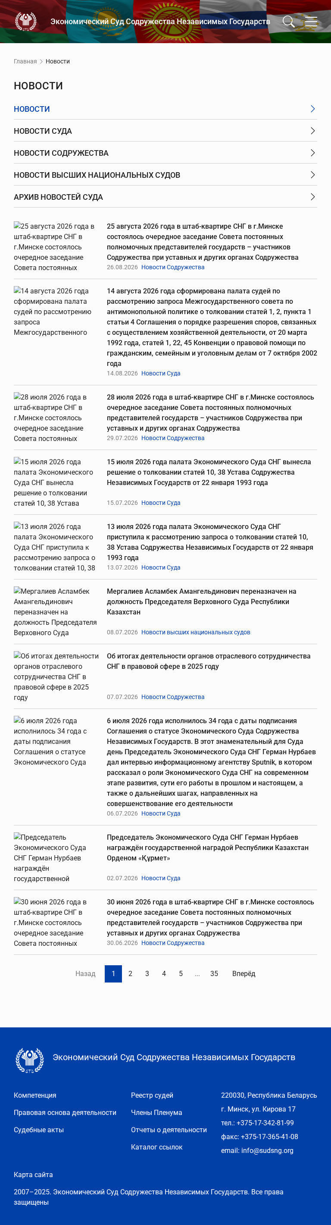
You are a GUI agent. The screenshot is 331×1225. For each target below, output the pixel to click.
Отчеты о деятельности (169, 1130)
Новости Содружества (173, 267)
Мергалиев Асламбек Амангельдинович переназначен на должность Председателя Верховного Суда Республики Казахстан (202, 601)
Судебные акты (39, 1130)
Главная (25, 61)
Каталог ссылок (157, 1147)
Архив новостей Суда (58, 197)
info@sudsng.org (267, 1150)
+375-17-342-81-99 (265, 1123)
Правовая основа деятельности (65, 1112)
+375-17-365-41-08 (269, 1137)
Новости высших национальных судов (195, 632)
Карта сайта (33, 1175)
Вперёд (244, 974)
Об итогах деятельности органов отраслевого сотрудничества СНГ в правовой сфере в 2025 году (209, 661)
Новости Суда (161, 373)
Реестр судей (152, 1095)
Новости (32, 108)
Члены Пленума (156, 1112)
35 (214, 974)
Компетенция (35, 1095)
